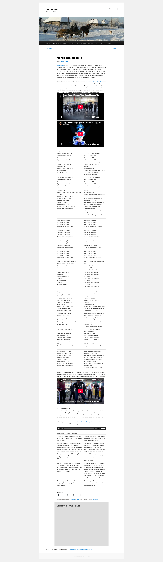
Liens (97, 43)
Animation (71, 43)
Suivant (115, 48)
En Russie (52, 9)
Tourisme (109, 43)
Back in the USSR (81, 43)
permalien (95, 499)
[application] (81, 428)
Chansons (90, 43)
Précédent (49, 48)
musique (73, 499)
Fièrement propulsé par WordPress (81, 556)
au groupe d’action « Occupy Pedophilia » (86, 422)
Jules (78, 499)
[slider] (103, 428)
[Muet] (99, 428)
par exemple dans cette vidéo (94, 82)
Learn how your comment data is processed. (80, 549)
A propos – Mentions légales (59, 43)
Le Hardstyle (60, 65)
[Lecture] (59, 428)
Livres (102, 43)
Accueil (48, 43)
